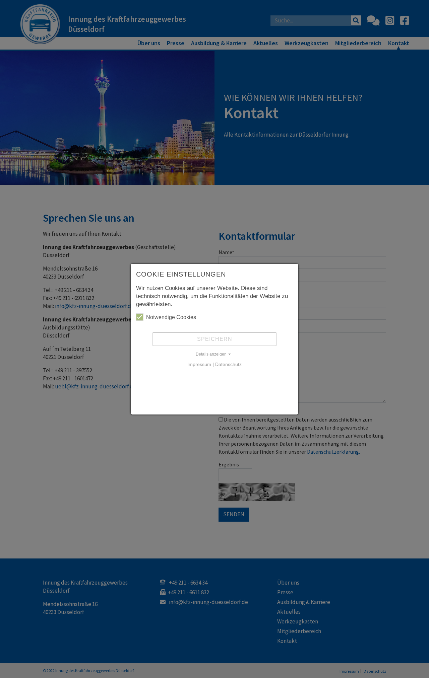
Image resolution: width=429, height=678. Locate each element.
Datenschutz (228, 364)
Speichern (214, 339)
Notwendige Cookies (171, 317)
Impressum (199, 364)
